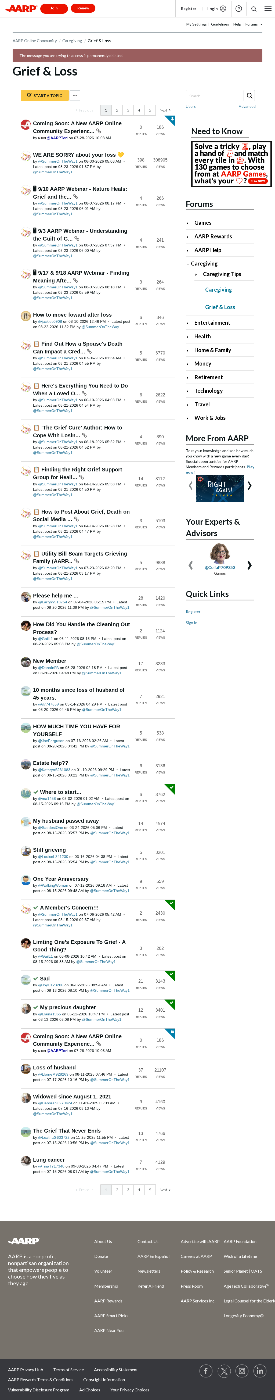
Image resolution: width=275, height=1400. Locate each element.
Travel (202, 404)
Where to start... (60, 792)
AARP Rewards (213, 236)
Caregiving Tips (222, 274)
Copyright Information (104, 1379)
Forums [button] (251, 24)
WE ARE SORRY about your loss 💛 (78, 155)
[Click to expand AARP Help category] (190, 250)
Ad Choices (89, 1389)
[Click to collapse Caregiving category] (188, 264)
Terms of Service (68, 1369)
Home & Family (212, 350)
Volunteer (103, 1270)
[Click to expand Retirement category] (190, 377)
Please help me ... (55, 596)
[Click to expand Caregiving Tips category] (198, 274)
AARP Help (207, 250)
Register (188, 8)
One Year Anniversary (61, 879)
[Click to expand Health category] (190, 337)
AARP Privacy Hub (25, 1369)
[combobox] (220, 95)
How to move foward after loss (72, 315)
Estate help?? (50, 763)
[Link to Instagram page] (242, 1371)
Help (238, 8)
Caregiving (72, 40)
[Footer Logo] (40, 1241)
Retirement (208, 377)
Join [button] (54, 8)
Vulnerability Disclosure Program (38, 1389)
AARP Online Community (35, 40)
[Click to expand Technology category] (190, 391)
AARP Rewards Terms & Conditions (40, 1379)
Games (202, 222)
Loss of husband (54, 1067)
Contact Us (148, 1241)
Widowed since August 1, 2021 (72, 1097)
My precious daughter (68, 1007)
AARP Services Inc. (198, 1300)
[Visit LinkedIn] (260, 1371)
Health (202, 336)
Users (191, 106)
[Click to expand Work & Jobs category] (190, 418)
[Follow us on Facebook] (206, 1371)
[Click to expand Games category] (190, 223)
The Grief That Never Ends (67, 1131)
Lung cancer (49, 1160)
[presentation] (190, 483)
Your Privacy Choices (129, 1389)
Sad (45, 979)
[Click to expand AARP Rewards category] (190, 237)
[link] (84, 110)
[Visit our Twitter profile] (224, 1371)
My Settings (196, 24)
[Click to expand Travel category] (190, 405)
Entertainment (212, 322)
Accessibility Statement (116, 1369)
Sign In (191, 622)
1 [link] (106, 110)
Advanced (247, 106)
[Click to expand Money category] (190, 364)
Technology (208, 390)
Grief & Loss (220, 307)
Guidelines (220, 24)
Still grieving (49, 850)
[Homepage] (21, 9)
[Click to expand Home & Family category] (190, 350)
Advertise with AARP (200, 1241)
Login (212, 8)
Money (202, 363)
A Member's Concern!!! (69, 908)
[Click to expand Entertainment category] (190, 323)
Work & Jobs (210, 417)
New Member (49, 661)
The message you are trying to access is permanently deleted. (71, 55)
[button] (254, 9)
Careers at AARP (196, 1256)
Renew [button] (83, 8)
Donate (101, 1256)
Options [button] (75, 95)
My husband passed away (66, 821)
